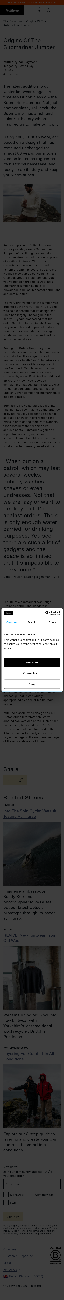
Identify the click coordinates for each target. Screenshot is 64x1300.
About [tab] (52, 622)
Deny (32, 684)
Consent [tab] (11, 622)
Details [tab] (32, 622)
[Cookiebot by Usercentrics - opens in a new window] (45, 613)
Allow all (32, 662)
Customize (30, 673)
